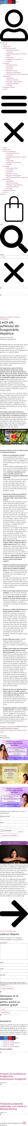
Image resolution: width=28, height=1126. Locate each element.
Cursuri (5, 89)
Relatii (8, 55)
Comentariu (4, 942)
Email (2, 968)
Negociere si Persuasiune (13, 72)
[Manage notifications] (24, 1122)
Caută (2, 254)
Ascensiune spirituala (12, 83)
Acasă (5, 44)
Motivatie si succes (12, 70)
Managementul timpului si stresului (16, 54)
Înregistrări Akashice (9, 87)
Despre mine (6, 46)
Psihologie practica (12, 65)
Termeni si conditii (8, 1041)
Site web (2, 974)
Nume (2, 962)
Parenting (9, 61)
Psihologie (6, 63)
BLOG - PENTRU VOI (14, 843)
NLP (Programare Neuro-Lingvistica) (17, 74)
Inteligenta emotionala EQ (13, 59)
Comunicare (9, 68)
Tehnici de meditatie (12, 80)
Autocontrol (9, 67)
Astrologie (9, 85)
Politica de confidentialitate (11, 1043)
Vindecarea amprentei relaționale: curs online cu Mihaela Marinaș (13, 1106)
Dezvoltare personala (9, 48)
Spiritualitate (7, 76)
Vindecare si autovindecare (14, 81)
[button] (14, 118)
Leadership (9, 52)
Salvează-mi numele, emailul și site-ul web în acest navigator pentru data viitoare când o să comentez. (13, 984)
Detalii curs (3, 1082)
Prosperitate (9, 57)
